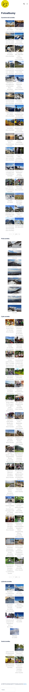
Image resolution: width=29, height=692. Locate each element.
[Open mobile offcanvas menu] (27, 4)
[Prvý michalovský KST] (5, 3)
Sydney (25, 684)
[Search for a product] (24, 3)
